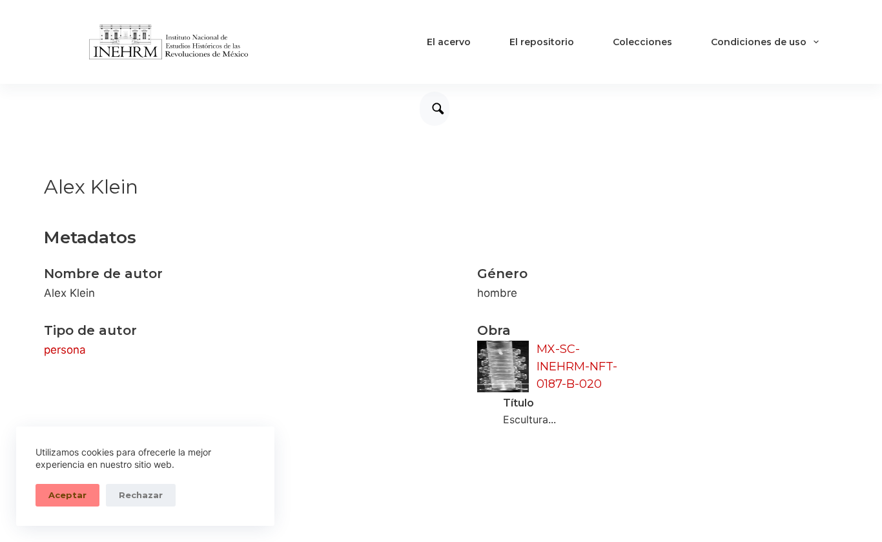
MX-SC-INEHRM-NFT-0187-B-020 (577, 366)
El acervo (449, 42)
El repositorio (541, 42)
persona (65, 349)
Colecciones (642, 42)
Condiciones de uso (758, 42)
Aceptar (67, 495)
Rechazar (141, 495)
